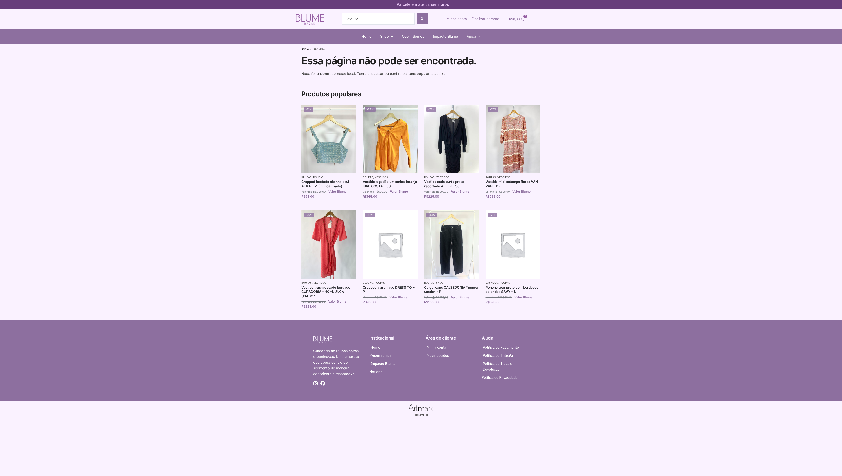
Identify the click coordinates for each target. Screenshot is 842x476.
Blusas (306, 177)
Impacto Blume (445, 36)
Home (366, 36)
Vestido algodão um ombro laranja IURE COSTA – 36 (390, 184)
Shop (384, 36)
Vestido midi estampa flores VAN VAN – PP (512, 184)
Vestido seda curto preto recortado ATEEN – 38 (444, 184)
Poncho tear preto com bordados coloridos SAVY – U (512, 289)
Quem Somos (413, 36)
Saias (440, 282)
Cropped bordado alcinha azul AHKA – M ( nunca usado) (325, 184)
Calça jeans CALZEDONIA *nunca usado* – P (451, 289)
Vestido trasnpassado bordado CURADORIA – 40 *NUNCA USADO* (325, 291)
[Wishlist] (349, 111)
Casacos (492, 282)
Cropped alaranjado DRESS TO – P (389, 289)
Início (305, 49)
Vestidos (381, 177)
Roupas (318, 177)
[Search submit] (422, 18)
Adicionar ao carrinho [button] (328, 206)
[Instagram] (315, 383)
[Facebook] (322, 383)
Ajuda (471, 36)
